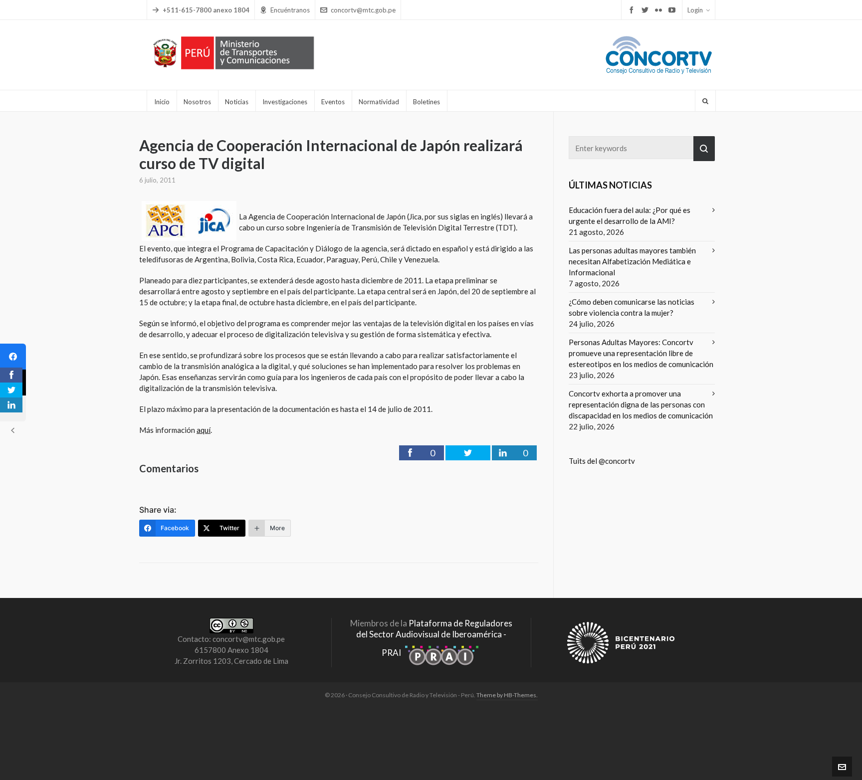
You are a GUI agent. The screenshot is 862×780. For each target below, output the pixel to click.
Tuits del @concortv (602, 460)
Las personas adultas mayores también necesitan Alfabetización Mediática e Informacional (632, 261)
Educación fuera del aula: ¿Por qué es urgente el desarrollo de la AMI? (629, 215)
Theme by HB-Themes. (507, 695)
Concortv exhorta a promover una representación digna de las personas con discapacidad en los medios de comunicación (641, 404)
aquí (204, 429)
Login (695, 10)
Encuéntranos (290, 10)
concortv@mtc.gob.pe (363, 10)
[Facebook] (13, 357)
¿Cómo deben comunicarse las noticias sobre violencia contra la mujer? (631, 307)
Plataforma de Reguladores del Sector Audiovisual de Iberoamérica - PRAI (434, 638)
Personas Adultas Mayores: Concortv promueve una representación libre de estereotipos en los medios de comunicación (641, 353)
